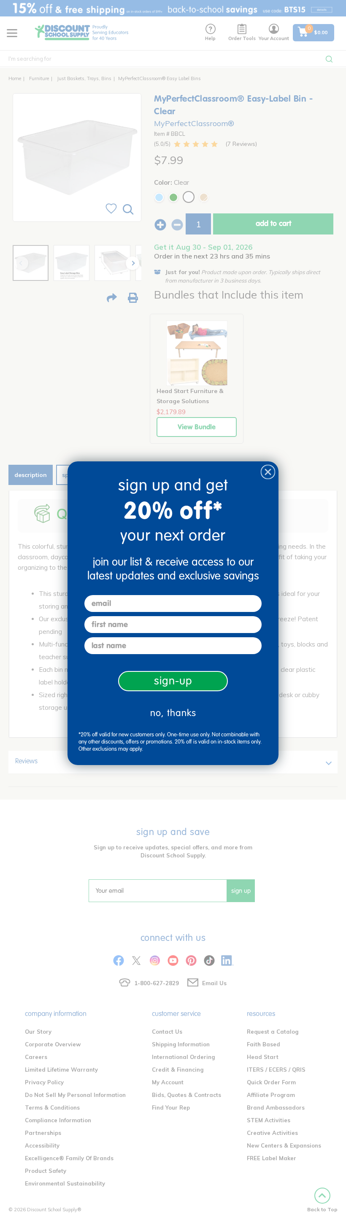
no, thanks (173, 713)
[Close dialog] (268, 472)
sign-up (173, 680)
